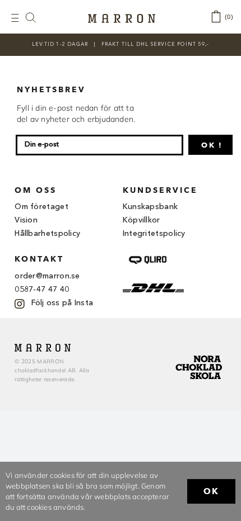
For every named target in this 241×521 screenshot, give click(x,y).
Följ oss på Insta (62, 303)
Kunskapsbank (150, 207)
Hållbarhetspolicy (47, 234)
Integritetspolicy (154, 234)
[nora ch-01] (200, 353)
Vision (26, 220)
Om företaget (41, 207)
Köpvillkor (141, 220)
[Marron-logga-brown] (121, 17)
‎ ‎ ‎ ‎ (36, 17)
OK (211, 491)
